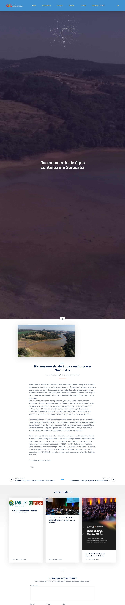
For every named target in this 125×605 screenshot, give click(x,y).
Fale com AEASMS (98, 5)
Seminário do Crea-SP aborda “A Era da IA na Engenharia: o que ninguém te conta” (62, 520)
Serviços (60, 5)
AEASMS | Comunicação (54, 375)
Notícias (71, 5)
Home (34, 5)
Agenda (83, 5)
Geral (62, 363)
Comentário (34, 585)
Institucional (46, 5)
